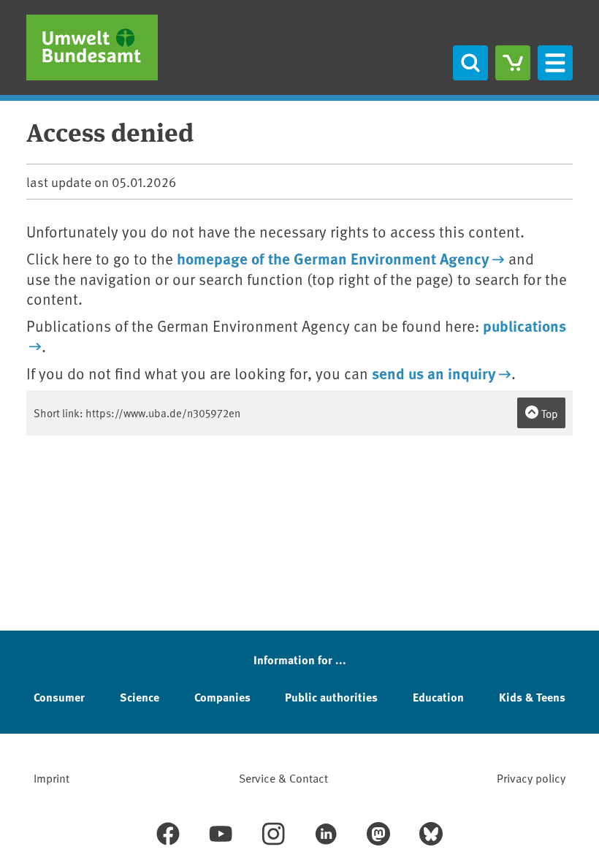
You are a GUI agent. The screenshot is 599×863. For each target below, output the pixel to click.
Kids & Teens (532, 696)
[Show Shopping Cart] (512, 62)
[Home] (92, 47)
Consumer (59, 696)
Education (438, 696)
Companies (222, 696)
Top (548, 413)
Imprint (51, 777)
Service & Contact (283, 777)
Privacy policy (531, 777)
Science (139, 696)
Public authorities (331, 696)
